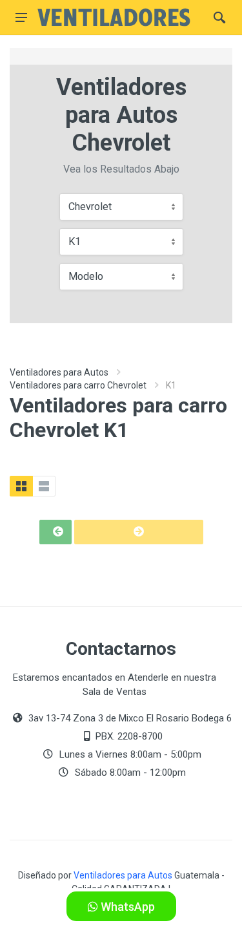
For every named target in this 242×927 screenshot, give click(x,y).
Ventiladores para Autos (59, 372)
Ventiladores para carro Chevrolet (78, 385)
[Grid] (21, 486)
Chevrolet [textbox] (90, 206)
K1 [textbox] (74, 241)
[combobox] (121, 207)
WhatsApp (126, 906)
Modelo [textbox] (85, 276)
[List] (43, 486)
